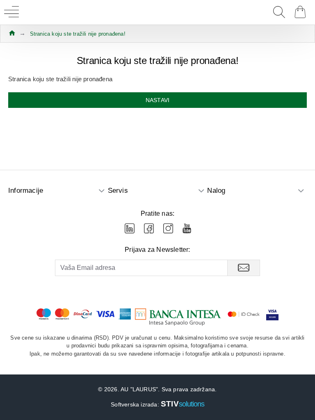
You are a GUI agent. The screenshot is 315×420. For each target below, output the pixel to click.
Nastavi (157, 100)
